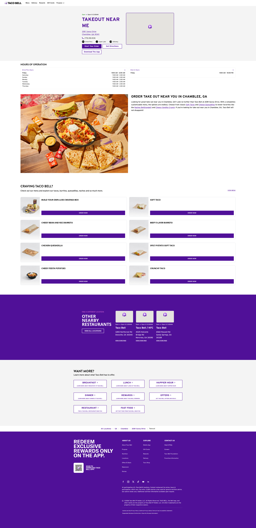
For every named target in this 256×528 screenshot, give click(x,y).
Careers (166, 449)
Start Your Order (91, 46)
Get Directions (112, 46)
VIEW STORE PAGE (120, 340)
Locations (125, 458)
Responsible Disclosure (128, 513)
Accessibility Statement (166, 510)
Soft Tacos (190, 105)
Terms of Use (156, 510)
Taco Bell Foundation (171, 454)
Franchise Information (171, 458)
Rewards (42, 3)
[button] (131, 441)
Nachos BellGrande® (143, 107)
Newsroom (125, 467)
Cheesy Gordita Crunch (165, 107)
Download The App (92, 52)
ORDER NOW (83, 213)
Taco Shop (146, 462)
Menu (28, 3)
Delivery (34, 3)
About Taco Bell (127, 445)
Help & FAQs (168, 445)
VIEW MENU (232, 190)
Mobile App (146, 445)
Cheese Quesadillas (207, 105)
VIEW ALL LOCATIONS (92, 331)
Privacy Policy (134, 510)
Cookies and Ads (126, 510)
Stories (124, 471)
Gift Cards (50, 3)
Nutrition (125, 454)
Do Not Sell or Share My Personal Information (145, 513)
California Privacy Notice (145, 510)
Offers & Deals (126, 462)
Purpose (59, 3)
